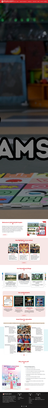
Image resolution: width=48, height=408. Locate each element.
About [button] (18, 1)
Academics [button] (30, 1)
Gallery (38, 1)
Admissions (34, 1)
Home (15, 1)
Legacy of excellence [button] (23, 1)
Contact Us (42, 1)
